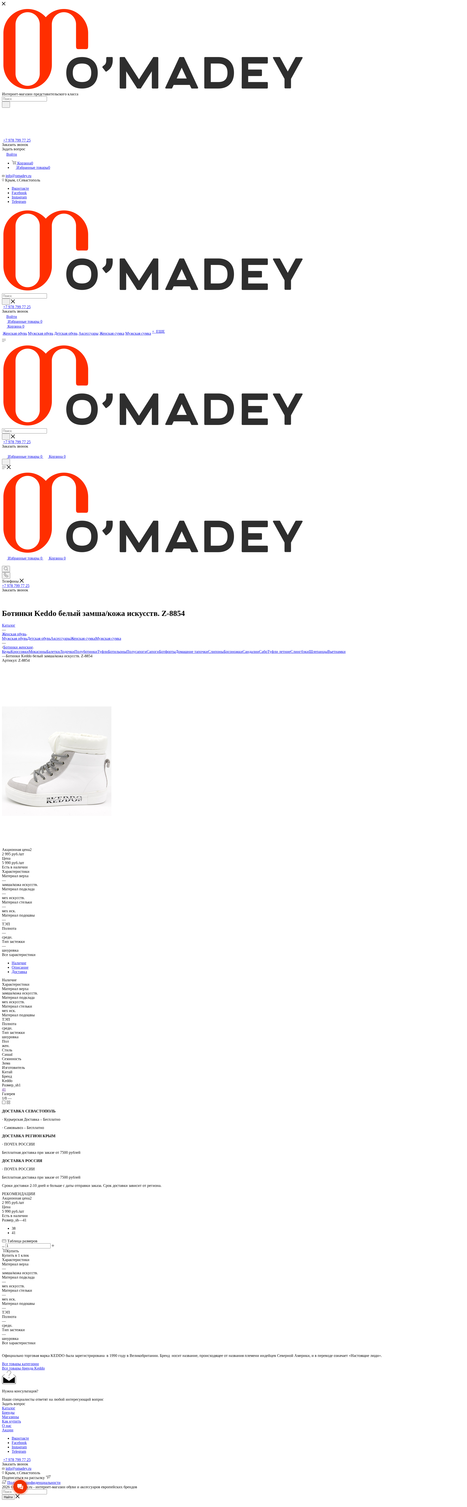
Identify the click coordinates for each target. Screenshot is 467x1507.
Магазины (10, 1417)
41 (4, 1089)
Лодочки (67, 652)
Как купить (11, 1421)
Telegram (19, 201)
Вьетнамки (336, 652)
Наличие (19, 963)
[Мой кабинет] (4, 452)
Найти (8, 1497)
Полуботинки (85, 652)
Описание (20, 967)
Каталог (8, 1408)
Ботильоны (117, 652)
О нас (6, 1426)
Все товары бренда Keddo (23, 1368)
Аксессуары (61, 638)
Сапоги (153, 652)
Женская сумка (83, 638)
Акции (7, 1430)
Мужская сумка (108, 638)
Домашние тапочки (192, 652)
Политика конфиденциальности (34, 1482)
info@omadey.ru (18, 176)
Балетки (53, 652)
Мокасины (37, 652)
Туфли (102, 652)
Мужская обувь (14, 638)
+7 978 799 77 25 (17, 140)
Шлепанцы (318, 652)
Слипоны (216, 652)
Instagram (19, 197)
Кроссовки (20, 652)
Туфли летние (278, 652)
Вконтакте (20, 188)
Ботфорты (167, 652)
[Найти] (6, 104)
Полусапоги (136, 652)
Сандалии (250, 652)
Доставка (19, 972)
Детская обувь (39, 638)
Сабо (263, 652)
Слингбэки (299, 652)
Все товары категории (20, 1364)
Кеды (6, 652)
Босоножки (233, 652)
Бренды (8, 1412)
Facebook (19, 193)
